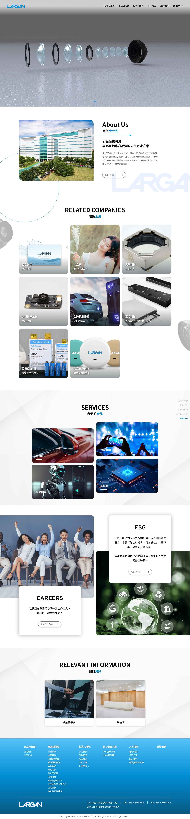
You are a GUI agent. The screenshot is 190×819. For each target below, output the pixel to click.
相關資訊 (183, 418)
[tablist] (95, 409)
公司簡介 (28, 751)
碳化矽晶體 (53, 773)
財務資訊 (83, 755)
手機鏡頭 (52, 751)
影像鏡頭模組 (54, 758)
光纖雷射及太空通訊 (57, 784)
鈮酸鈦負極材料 (55, 780)
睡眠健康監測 (54, 762)
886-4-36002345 (136, 802)
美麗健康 (52, 776)
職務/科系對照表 (136, 762)
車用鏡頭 (52, 766)
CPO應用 (52, 787)
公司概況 (83, 751)
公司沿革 (28, 755)
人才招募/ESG (181, 414)
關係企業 (183, 405)
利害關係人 (84, 766)
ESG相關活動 (109, 755)
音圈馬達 (52, 755)
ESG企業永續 (109, 751)
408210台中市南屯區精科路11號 (102, 802)
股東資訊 (83, 758)
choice (127, 816)
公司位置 (133, 755)
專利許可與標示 (55, 791)
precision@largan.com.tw (106, 806)
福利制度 (133, 751)
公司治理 (83, 762)
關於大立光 (182, 400)
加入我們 (133, 758)
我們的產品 (182, 409)
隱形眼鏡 (52, 769)
